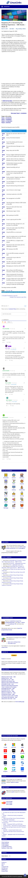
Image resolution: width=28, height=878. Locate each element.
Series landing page (19, 701)
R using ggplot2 (21, 548)
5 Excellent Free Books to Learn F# (9, 295)
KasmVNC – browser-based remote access (12, 830)
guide (13, 791)
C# (8, 624)
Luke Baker (11, 28)
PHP (15, 624)
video (17, 292)
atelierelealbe (13, 384)
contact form (4, 647)
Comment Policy (12, 309)
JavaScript (11, 624)
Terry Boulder (13, 349)
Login (25, 305)
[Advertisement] (14, 68)
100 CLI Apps (9, 804)
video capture (22, 292)
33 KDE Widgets (5, 845)
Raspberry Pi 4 (11, 292)
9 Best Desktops (5, 842)
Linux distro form (12, 643)
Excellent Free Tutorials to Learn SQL (18, 297)
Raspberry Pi (4, 292)
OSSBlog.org (4, 869)
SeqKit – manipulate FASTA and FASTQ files (13, 824)
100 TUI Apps (9, 803)
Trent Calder (14, 401)
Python (23, 622)
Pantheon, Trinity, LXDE (6, 848)
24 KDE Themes (5, 843)
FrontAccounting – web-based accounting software (14, 825)
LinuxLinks (20, 876)
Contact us (3, 862)
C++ (6, 624)
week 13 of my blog (7, 100)
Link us (3, 863)
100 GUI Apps (9, 801)
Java (19, 622)
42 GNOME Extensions (6, 846)
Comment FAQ (4, 866)
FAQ (2, 865)
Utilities (24, 28)
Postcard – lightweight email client (17, 563)
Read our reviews (15, 782)
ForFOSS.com (4, 868)
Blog (17, 28)
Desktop (20, 28)
